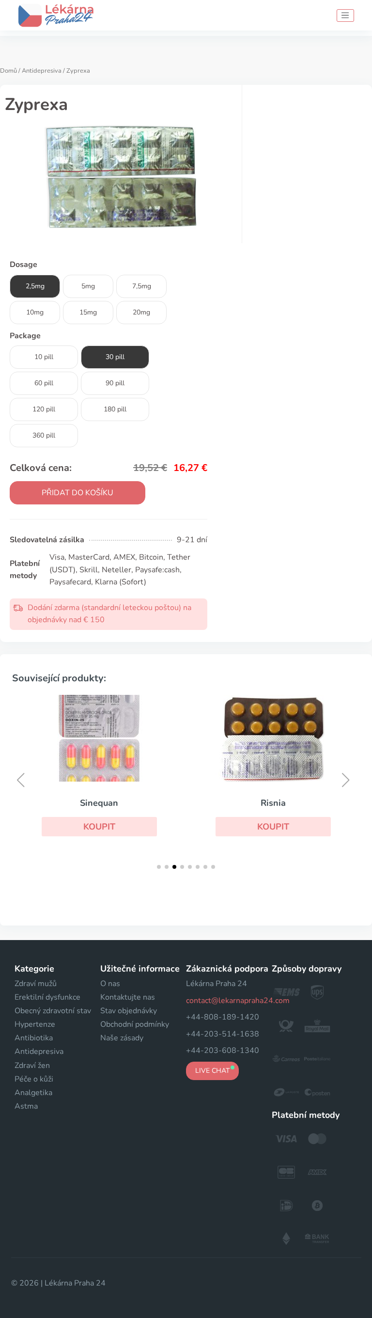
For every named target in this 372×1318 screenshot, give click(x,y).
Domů (8, 70)
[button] (99, 826)
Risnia (273, 803)
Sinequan (99, 803)
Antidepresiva (42, 70)
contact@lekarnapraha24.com (238, 1000)
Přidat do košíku (77, 492)
